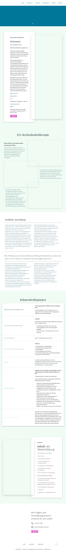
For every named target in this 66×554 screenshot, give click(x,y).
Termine (54, 3)
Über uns (37, 3)
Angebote (29, 3)
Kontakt (60, 3)
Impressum (31, 544)
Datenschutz (40, 544)
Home (23, 3)
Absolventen (45, 3)
